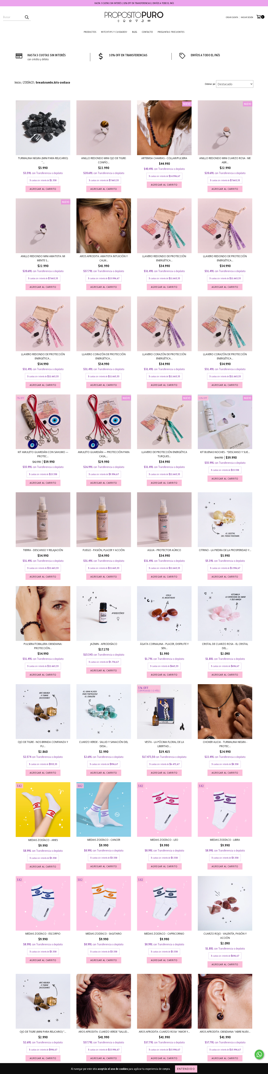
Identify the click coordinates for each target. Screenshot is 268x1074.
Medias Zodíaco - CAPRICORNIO (164, 933)
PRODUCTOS (90, 31)
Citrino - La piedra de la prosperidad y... (225, 550)
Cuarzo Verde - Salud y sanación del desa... (103, 744)
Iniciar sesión (247, 17)
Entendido (186, 1069)
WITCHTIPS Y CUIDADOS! (114, 31)
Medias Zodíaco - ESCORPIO (43, 933)
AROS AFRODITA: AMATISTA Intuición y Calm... (104, 258)
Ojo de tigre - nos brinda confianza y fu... (43, 744)
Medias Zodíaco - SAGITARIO (104, 933)
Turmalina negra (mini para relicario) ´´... (43, 160)
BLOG (134, 31)
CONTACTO (147, 31)
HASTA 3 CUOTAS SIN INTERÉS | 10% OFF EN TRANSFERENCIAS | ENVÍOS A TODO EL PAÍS (134, 3)
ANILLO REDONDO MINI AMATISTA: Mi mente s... (43, 258)
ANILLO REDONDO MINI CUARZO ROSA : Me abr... (225, 160)
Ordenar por (210, 83)
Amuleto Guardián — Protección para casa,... (104, 454)
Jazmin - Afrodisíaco (103, 644)
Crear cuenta (232, 17)
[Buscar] (26, 17)
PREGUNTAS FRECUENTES (171, 31)
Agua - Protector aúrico (164, 550)
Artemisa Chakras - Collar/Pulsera (164, 158)
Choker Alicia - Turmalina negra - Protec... (225, 744)
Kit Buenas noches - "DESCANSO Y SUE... (225, 452)
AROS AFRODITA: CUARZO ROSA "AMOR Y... (164, 1031)
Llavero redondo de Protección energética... (164, 258)
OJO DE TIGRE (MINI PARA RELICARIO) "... (43, 1031)
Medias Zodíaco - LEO (164, 840)
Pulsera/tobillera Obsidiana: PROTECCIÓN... (43, 646)
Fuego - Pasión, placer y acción (104, 550)
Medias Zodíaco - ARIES (43, 840)
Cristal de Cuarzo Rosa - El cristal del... (225, 646)
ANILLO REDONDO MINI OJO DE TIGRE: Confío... (103, 160)
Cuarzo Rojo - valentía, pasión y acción (225, 936)
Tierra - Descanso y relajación (43, 550)
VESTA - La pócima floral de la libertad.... (164, 744)
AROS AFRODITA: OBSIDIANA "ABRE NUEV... (225, 1031)
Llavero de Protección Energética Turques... (164, 454)
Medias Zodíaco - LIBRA (225, 840)
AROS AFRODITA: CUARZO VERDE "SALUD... (104, 1031)
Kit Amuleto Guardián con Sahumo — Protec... (43, 454)
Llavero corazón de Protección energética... (104, 356)
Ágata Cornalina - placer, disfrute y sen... (164, 646)
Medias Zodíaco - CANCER (103, 840)
